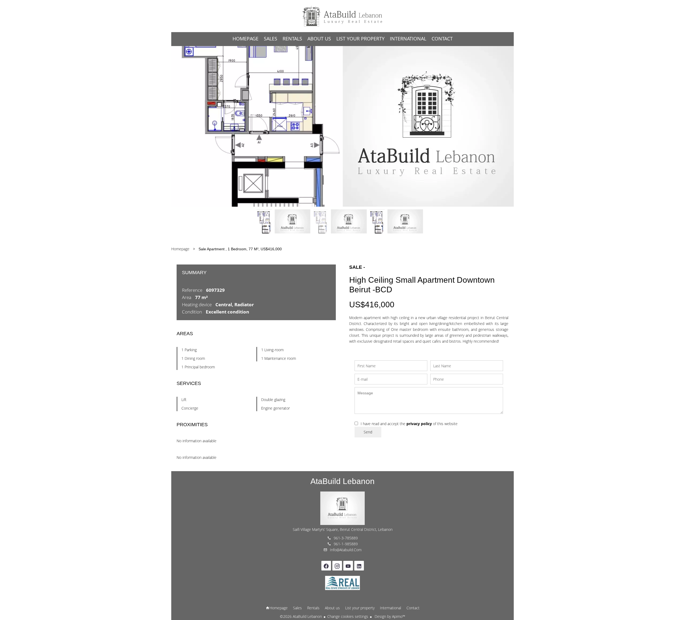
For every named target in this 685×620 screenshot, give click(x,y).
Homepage (342, 16)
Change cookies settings (347, 616)
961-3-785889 (346, 537)
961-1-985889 (346, 543)
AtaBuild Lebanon (342, 481)
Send (368, 431)
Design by (389, 616)
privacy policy (419, 423)
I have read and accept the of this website (409, 423)
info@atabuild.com (345, 549)
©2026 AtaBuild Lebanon (301, 616)
